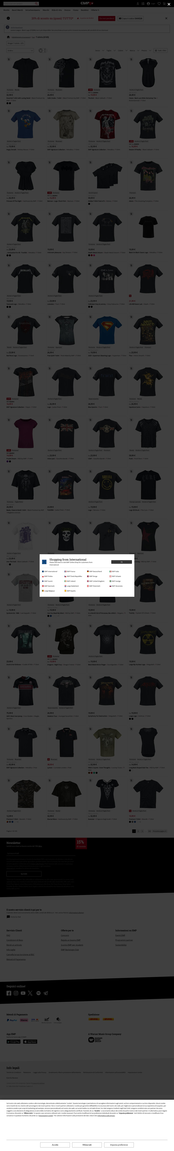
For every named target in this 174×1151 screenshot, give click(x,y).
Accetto (55, 1145)
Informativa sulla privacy (106, 1116)
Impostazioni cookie (46, 1116)
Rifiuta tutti (87, 1145)
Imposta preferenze (119, 1145)
